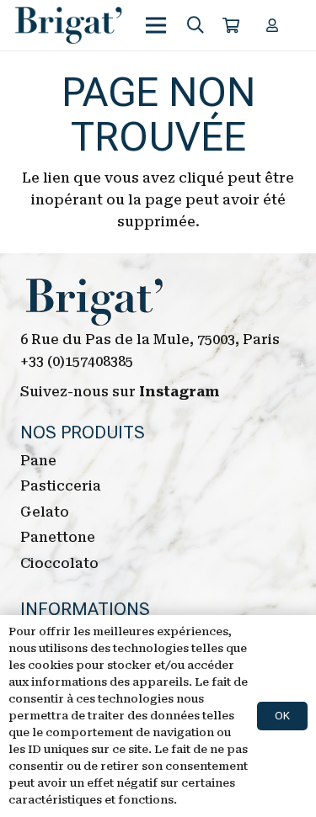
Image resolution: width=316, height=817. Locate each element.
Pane (38, 461)
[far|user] (274, 25)
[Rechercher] (195, 25)
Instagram (179, 392)
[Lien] (68, 25)
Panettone (57, 537)
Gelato (44, 512)
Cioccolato (59, 563)
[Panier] (231, 25)
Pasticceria (60, 486)
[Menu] (157, 25)
